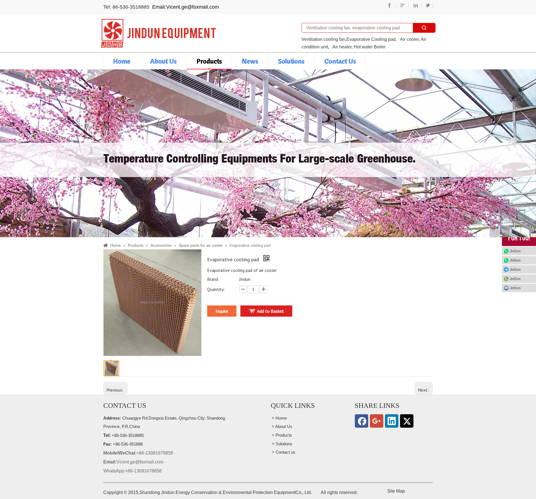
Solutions (291, 61)
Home (121, 61)
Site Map (396, 491)
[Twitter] (406, 421)
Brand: (213, 279)
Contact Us (340, 61)
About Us (163, 61)
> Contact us (283, 452)
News (250, 61)
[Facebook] (361, 421)
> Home (279, 418)
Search (424, 27)
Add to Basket (270, 311)
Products (209, 61)
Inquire (222, 311)
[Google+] (376, 421)
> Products (281, 435)
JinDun (515, 251)
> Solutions (281, 443)
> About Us (281, 426)
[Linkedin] (391, 421)
